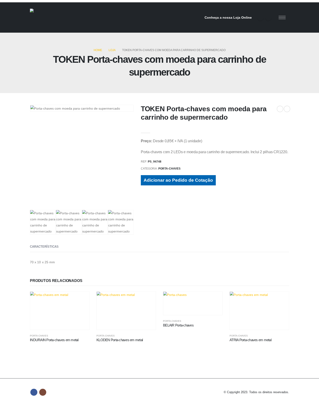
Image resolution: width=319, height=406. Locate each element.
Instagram (42, 392)
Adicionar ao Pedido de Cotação (178, 180)
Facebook (33, 392)
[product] (59, 311)
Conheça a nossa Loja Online (228, 17)
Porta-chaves (169, 168)
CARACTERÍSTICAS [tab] (44, 246)
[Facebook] (260, 17)
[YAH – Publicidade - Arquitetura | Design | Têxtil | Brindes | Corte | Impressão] (55, 17)
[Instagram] (268, 17)
